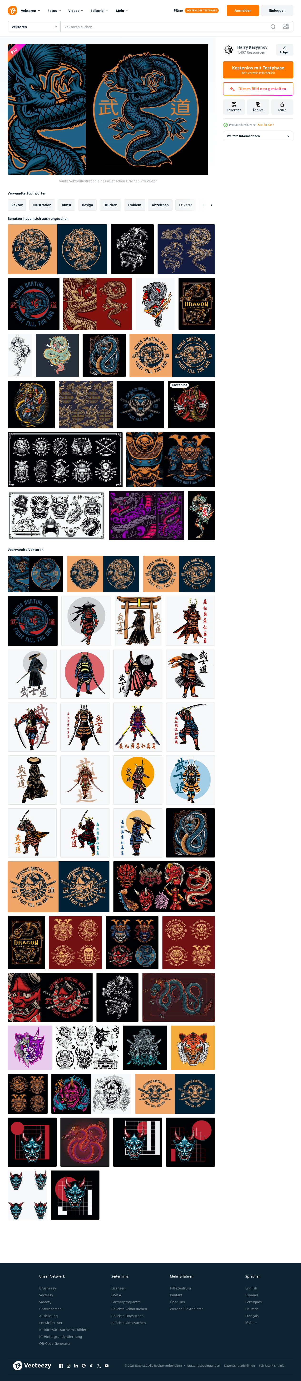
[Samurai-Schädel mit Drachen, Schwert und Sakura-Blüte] (145, 1047)
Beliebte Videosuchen (128, 1322)
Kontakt (176, 1295)
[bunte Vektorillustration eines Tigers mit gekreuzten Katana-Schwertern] (140, 404)
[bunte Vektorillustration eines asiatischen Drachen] (35, 573)
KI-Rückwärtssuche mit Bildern (64, 1329)
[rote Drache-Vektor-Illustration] (191, 404)
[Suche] (273, 27)
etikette (185, 204)
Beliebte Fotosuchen (127, 1316)
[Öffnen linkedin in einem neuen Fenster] (76, 1365)
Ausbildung (48, 1316)
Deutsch (251, 1309)
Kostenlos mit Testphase (258, 70)
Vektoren (28, 10)
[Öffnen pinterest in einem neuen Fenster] (84, 1365)
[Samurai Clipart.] (56, 515)
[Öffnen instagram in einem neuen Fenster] (68, 1365)
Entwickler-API (50, 1322)
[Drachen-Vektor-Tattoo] (20, 355)
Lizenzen (118, 1288)
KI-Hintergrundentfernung (60, 1336)
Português (253, 1302)
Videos (73, 10)
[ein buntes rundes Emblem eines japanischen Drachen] (33, 304)
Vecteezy (46, 1295)
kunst (66, 204)
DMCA (116, 1295)
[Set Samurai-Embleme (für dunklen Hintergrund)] (65, 459)
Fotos (52, 10)
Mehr (120, 10)
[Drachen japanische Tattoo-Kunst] (155, 304)
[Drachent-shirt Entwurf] (196, 304)
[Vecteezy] (12, 10)
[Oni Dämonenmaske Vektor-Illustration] (58, 886)
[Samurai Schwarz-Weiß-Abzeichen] (188, 942)
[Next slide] (207, 204)
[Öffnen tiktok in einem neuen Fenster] (91, 1365)
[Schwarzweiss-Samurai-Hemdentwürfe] (28, 1093)
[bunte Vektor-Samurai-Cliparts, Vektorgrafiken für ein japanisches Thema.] (164, 886)
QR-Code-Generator (55, 1343)
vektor (17, 204)
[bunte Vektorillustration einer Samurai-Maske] (170, 459)
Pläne (178, 10)
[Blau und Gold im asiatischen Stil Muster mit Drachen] (86, 404)
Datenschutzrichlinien (239, 1365)
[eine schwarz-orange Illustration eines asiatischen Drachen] (57, 249)
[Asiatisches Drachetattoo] (201, 515)
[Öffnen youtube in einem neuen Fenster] (107, 1365)
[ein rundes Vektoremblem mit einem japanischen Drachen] (172, 355)
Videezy (45, 1302)
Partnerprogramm (125, 1302)
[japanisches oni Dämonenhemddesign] (50, 997)
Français (252, 1316)
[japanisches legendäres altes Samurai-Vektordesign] (86, 621)
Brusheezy (47, 1288)
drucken (110, 204)
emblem (134, 204)
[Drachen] (132, 249)
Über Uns (177, 1302)
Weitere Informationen (243, 136)
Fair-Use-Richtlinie (271, 1365)
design (87, 204)
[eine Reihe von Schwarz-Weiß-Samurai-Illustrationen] (75, 942)
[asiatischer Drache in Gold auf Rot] (97, 304)
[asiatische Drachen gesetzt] (186, 249)
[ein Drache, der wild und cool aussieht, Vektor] (57, 355)
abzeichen (160, 204)
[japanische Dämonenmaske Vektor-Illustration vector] (175, 1093)
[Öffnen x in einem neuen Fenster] (99, 1365)
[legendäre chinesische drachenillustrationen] (178, 997)
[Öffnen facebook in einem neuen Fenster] (61, 1365)
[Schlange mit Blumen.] (146, 515)
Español (251, 1295)
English (251, 1288)
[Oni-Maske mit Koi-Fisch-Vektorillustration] (91, 1093)
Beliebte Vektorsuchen (129, 1309)
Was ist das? (265, 125)
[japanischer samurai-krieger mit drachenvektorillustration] (31, 404)
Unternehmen (50, 1309)
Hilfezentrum (180, 1288)
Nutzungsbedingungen (203, 1365)
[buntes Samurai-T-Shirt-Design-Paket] (132, 942)
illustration (42, 204)
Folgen (285, 52)
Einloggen (277, 10)
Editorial (97, 10)
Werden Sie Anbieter (186, 1309)
